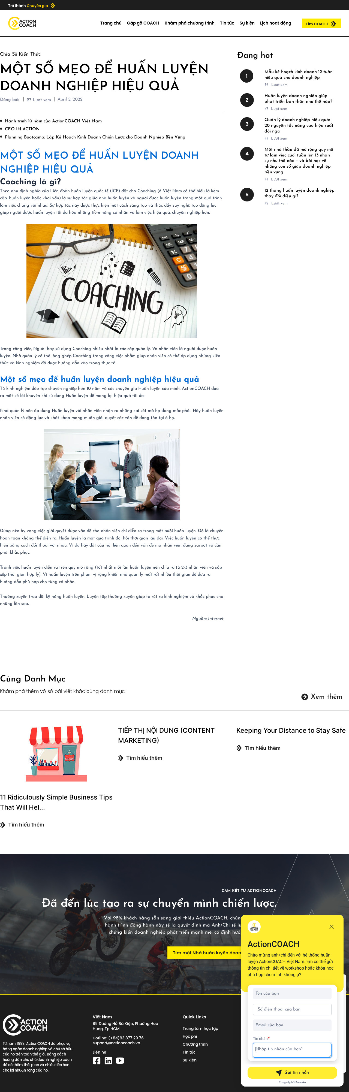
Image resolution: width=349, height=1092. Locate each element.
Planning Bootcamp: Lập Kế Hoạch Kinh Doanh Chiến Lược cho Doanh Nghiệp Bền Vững (95, 137)
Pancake (301, 1082)
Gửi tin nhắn (296, 1072)
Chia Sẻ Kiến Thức (20, 54)
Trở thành (28, 5)
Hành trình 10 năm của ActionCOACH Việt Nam (53, 121)
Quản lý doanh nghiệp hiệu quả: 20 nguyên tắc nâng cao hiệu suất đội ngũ (298, 126)
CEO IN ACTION (22, 129)
